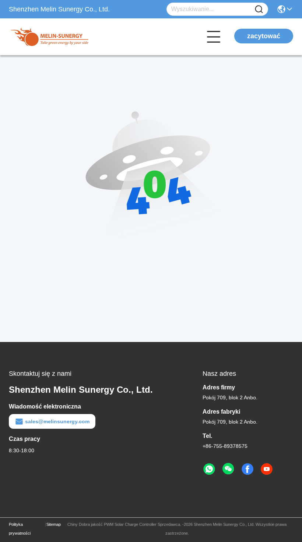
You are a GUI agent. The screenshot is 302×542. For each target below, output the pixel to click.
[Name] (258, 9)
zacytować (263, 36)
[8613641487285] (209, 469)
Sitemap (53, 524)
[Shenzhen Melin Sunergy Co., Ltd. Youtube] (266, 469)
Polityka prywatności (20, 528)
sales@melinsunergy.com (57, 421)
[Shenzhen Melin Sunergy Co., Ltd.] (49, 37)
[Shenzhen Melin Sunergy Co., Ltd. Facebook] (247, 469)
